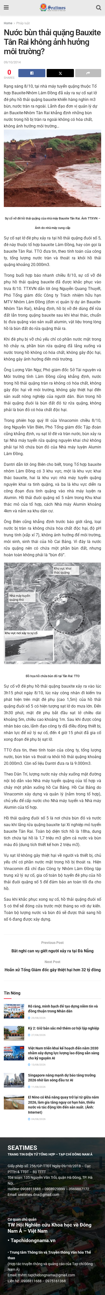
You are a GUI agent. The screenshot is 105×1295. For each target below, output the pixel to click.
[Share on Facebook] (31, 73)
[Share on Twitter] (60, 73)
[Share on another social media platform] (88, 73)
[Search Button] (98, 7)
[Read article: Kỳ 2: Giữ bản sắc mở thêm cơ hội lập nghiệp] (14, 1033)
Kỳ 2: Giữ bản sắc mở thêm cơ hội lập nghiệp (63, 1028)
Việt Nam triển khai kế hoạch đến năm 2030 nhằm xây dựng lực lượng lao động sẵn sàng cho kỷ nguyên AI (63, 1053)
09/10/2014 (12, 62)
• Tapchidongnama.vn (32, 1240)
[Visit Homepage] (52, 8)
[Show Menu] (6, 7)
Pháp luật (23, 23)
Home (8, 23)
